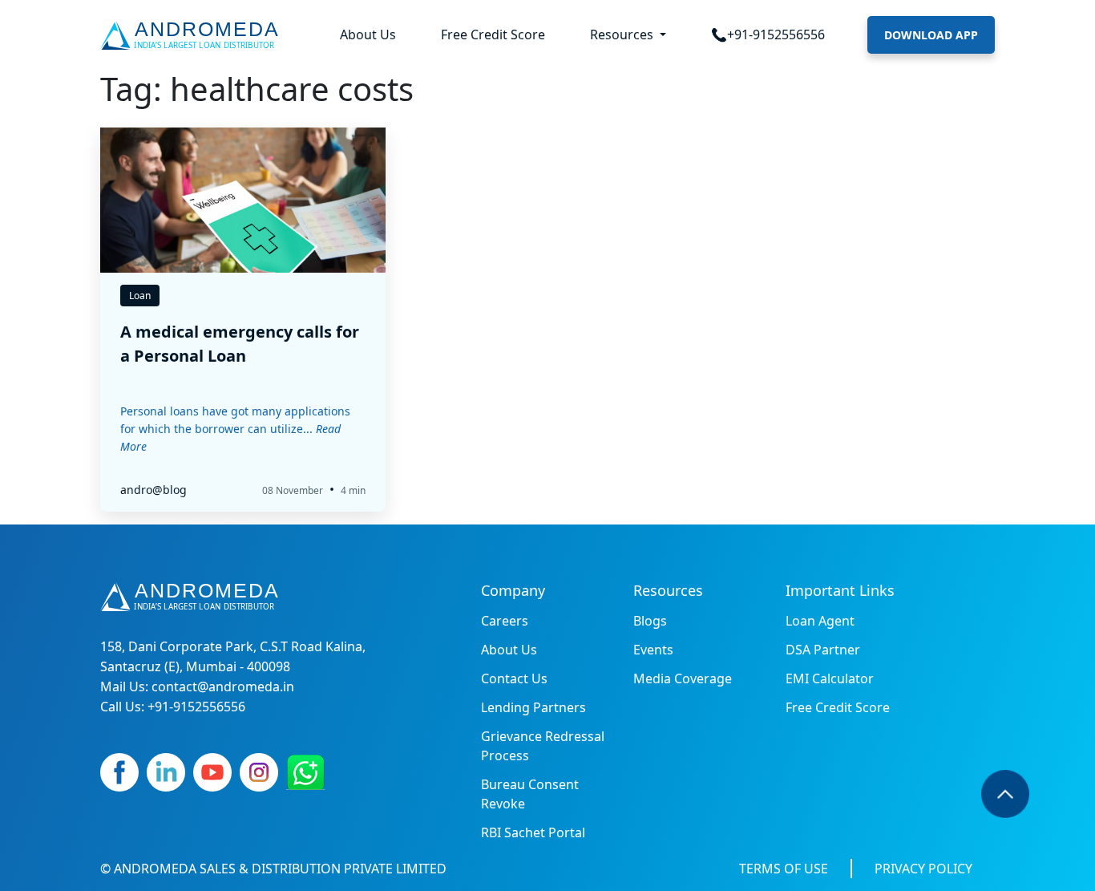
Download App (931, 35)
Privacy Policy (923, 868)
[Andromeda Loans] (192, 35)
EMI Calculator (830, 678)
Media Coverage (682, 678)
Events (653, 649)
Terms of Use (783, 868)
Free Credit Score (493, 34)
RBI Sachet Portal (533, 832)
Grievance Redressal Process (542, 745)
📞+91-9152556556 (768, 34)
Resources (623, 34)
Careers (504, 621)
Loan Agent (820, 621)
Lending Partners (533, 707)
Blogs (650, 621)
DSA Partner (823, 649)
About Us (368, 34)
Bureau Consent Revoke (530, 794)
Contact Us (514, 678)
